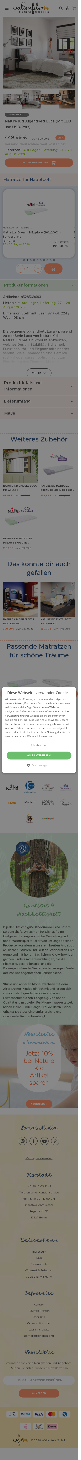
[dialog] (39, 730)
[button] (39, 765)
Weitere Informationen (40, 736)
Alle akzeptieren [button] (39, 755)
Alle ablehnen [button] (39, 745)
